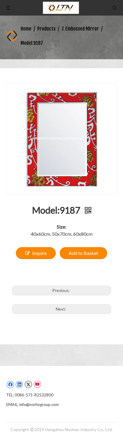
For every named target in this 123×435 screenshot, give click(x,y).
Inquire (39, 253)
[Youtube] (37, 384)
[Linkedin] (19, 384)
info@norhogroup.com (39, 404)
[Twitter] (28, 384)
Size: (61, 226)
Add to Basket (83, 253)
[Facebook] (10, 384)
